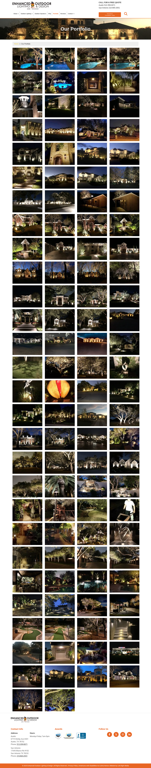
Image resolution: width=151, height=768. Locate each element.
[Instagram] (122, 734)
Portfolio (55, 13)
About (15, 13)
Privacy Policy (73, 766)
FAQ (49, 13)
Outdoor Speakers (40, 13)
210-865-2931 (114, 8)
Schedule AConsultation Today (110, 14)
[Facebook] (109, 734)
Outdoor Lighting (26, 13)
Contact (70, 13)
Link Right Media (123, 766)
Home (16, 44)
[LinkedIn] (129, 734)
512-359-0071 (109, 5)
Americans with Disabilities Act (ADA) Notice (94, 766)
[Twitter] (116, 734)
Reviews (63, 13)
